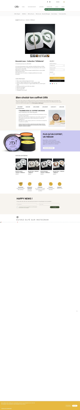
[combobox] (57, 66)
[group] (40, 167)
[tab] (20, 107)
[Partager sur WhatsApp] (54, 83)
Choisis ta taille (53, 67)
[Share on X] (56, 83)
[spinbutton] (52, 74)
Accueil (17, 19)
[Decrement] (50, 74)
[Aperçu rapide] (21, 164)
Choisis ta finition (53, 63)
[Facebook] (47, 2)
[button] (64, 2)
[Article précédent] (14, 164)
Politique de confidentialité (6, 408)
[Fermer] (79, 402)
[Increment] (53, 74)
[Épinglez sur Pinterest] (52, 83)
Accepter (74, 405)
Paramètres (68, 405)
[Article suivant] (66, 164)
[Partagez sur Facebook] (50, 83)
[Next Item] (77, 311)
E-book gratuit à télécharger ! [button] (38, 103)
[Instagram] (49, 2)
